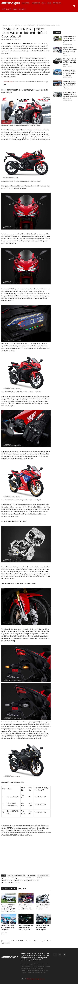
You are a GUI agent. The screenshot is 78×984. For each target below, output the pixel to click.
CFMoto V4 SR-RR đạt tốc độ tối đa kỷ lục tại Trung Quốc (7, 927)
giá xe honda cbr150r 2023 (23, 878)
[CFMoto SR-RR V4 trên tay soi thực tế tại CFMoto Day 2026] (43, 919)
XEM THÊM (22, 889)
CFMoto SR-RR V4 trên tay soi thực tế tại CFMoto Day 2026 (42, 927)
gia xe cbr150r (31, 875)
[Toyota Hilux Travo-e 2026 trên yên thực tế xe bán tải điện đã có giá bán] (57, 50)
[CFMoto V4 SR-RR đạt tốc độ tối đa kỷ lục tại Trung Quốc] (8, 919)
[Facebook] (55, 954)
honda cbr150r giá (33, 880)
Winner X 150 (6, 9)
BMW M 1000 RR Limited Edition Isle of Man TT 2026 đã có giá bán (25, 927)
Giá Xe (49, 3)
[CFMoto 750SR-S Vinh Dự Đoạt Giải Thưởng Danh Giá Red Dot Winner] (25, 898)
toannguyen (7, 39)
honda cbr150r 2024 (20, 880)
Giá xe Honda (8, 82)
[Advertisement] (39, 18)
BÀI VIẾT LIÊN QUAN (9, 889)
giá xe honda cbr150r (8, 878)
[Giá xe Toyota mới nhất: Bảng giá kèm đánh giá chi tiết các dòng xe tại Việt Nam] (57, 61)
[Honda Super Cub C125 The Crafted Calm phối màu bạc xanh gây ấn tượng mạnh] (57, 83)
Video (15, 9)
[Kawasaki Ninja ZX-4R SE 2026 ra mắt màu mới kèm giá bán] (43, 898)
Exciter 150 (57, 3)
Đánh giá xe (36, 3)
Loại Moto (25, 3)
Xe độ (44, 3)
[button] (74, 6)
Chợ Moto (22, 9)
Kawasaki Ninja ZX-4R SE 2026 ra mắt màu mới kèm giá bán (43, 907)
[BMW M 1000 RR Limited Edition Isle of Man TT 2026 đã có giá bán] (25, 919)
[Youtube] (64, 954)
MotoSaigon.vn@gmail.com (35, 979)
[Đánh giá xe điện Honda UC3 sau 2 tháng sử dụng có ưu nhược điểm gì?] (57, 38)
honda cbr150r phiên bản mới (10, 882)
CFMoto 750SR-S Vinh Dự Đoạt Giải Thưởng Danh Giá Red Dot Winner (25, 907)
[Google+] (59, 954)
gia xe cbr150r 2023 (43, 875)
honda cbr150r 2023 (7, 880)
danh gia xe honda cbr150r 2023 (16, 875)
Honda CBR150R (37, 878)
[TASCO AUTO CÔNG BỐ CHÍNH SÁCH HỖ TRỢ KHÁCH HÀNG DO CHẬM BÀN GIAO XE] (57, 94)
